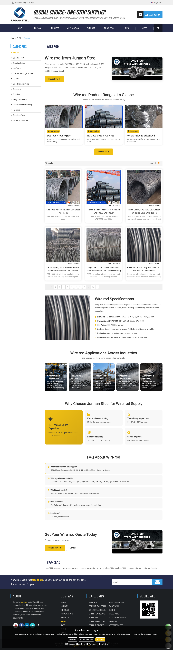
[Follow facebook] (21, 625)
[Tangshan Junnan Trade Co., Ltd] (21, 14)
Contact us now (152, 14)
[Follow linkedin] (27, 625)
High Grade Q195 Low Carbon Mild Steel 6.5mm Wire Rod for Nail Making (104, 269)
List (155, 163)
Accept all (100, 639)
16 (93, 287)
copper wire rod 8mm (89, 568)
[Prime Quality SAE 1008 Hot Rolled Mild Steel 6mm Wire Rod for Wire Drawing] (63, 245)
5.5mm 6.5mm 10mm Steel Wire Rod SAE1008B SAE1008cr (104, 211)
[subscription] (157, 582)
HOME (19, 28)
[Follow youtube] (15, 625)
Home (13, 38)
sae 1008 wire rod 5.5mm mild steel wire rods (63, 211)
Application (73, 28)
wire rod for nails (150, 568)
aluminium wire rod (70, 568)
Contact (73, 548)
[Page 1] (47, 287)
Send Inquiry (54, 548)
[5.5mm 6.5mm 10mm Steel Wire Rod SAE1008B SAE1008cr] (103, 187)
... (88, 287)
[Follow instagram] (32, 625)
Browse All (102, 152)
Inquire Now (53, 79)
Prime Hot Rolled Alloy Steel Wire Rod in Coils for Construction (144, 269)
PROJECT (55, 28)
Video (144, 28)
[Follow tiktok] (38, 625)
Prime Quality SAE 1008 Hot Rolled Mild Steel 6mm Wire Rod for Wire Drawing (63, 269)
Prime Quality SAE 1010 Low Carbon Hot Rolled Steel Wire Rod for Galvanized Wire (144, 212)
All (20, 38)
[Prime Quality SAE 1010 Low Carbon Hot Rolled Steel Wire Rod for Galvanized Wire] (144, 187)
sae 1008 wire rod (53, 568)
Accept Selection (86, 639)
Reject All (72, 639)
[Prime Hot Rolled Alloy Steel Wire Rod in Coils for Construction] (144, 245)
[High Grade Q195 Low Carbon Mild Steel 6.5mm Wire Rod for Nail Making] (103, 245)
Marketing (104, 644)
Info (127, 28)
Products (109, 28)
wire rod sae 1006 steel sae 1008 (113, 568)
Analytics (81, 644)
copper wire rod (135, 568)
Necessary (71, 644)
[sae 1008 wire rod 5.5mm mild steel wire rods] (63, 187)
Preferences (93, 644)
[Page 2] (97, 287)
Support (91, 28)
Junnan (37, 28)
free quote (37, 580)
